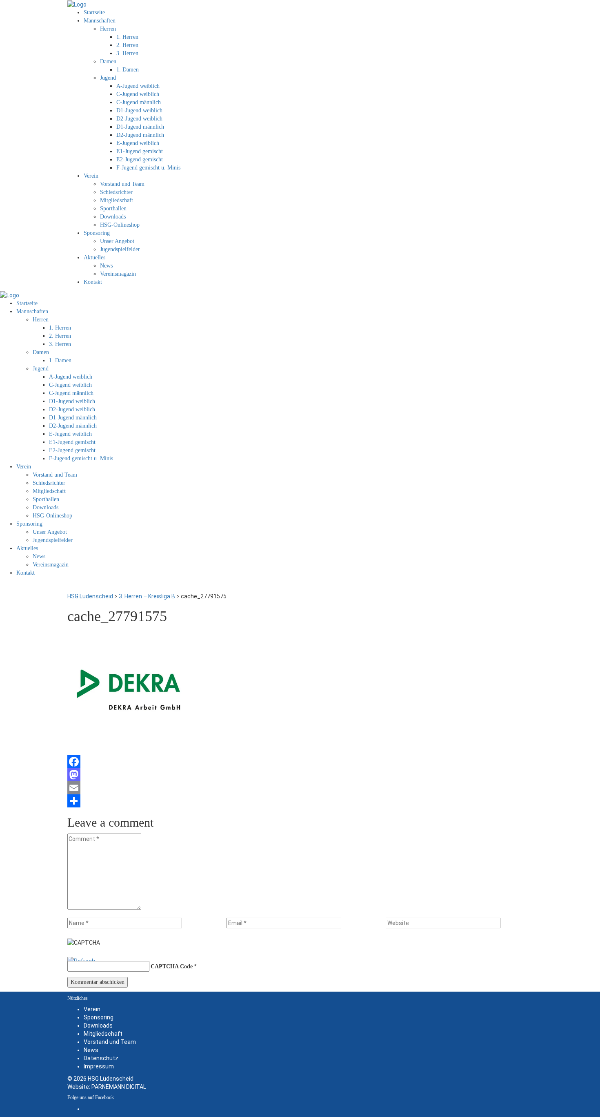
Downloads (98, 1025)
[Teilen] (300, 800)
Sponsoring (98, 1017)
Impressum (99, 1066)
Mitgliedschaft (103, 1033)
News (91, 1050)
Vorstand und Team (110, 1042)
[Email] (300, 787)
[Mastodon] (300, 774)
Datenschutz (101, 1058)
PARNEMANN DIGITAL (118, 1087)
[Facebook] (300, 761)
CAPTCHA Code (172, 966)
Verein (92, 1009)
